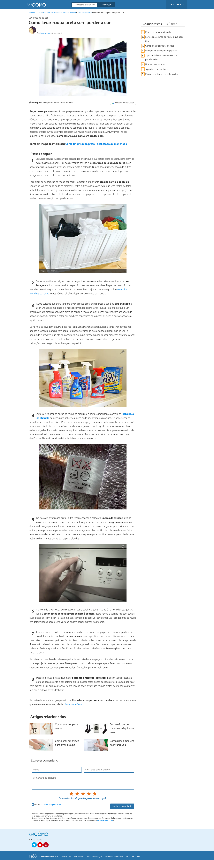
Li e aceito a (47, 805)
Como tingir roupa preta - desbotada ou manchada (96, 144)
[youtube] (40, 844)
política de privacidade (52, 804)
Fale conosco (79, 856)
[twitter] (34, 844)
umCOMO (32, 12)
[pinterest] (45, 844)
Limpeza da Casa (49, 12)
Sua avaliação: (66, 798)
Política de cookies (133, 856)
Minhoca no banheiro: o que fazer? (161, 51)
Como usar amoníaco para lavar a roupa (67, 743)
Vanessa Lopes (45, 33)
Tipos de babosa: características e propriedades (161, 57)
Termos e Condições (94, 856)
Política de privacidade (114, 856)
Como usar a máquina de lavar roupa (122, 743)
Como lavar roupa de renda (66, 727)
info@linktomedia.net (105, 820)
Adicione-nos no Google (124, 102)
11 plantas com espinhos (156, 69)
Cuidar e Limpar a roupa (67, 12)
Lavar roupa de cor (84, 12)
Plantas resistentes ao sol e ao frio (161, 74)
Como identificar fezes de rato (159, 46)
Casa (39, 12)
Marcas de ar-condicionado (158, 32)
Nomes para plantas (155, 64)
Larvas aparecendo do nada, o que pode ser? (164, 39)
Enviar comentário (122, 806)
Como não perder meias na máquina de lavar (122, 728)
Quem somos (66, 856)
